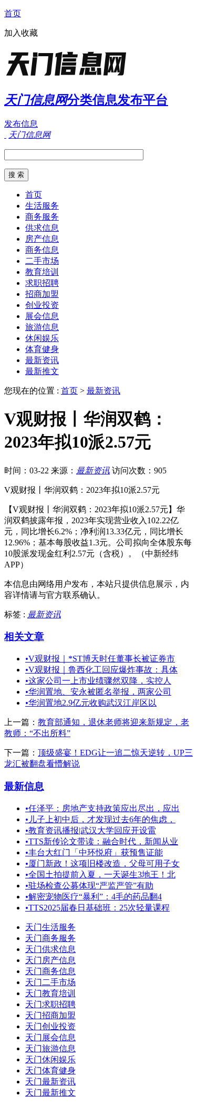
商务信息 (42, 249)
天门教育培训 (50, 993)
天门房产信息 (50, 960)
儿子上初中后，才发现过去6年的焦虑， (100, 819)
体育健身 (42, 349)
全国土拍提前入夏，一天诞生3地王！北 (100, 874)
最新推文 (42, 371)
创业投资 (42, 305)
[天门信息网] (70, 75)
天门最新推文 (50, 1092)
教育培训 (42, 271)
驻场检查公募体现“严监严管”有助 (89, 885)
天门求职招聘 (50, 1004)
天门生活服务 (50, 927)
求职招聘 (42, 282)
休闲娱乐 (42, 338)
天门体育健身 (50, 1070)
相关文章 (24, 636)
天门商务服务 (50, 938)
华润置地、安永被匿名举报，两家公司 (98, 691)
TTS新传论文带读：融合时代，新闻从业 (101, 841)
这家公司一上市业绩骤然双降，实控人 (98, 680)
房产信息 (42, 238)
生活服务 (42, 205)
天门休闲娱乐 (50, 1059)
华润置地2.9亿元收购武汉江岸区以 (91, 702)
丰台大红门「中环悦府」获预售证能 (94, 852)
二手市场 (42, 260)
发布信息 (21, 123)
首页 (12, 13)
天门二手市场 (50, 982)
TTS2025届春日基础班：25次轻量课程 (97, 907)
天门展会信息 (50, 1037)
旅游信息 (42, 327)
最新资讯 (42, 360)
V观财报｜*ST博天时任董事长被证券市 (100, 658)
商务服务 (42, 216)
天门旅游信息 (50, 1048)
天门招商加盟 (50, 1015)
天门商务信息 (50, 971)
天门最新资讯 (50, 1081)
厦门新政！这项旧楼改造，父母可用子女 (102, 863)
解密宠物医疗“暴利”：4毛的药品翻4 (93, 896)
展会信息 (42, 316)
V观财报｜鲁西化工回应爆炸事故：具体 (101, 669)
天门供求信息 (50, 949)
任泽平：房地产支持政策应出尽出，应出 (102, 808)
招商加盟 (42, 293)
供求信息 (42, 227)
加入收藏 (21, 32)
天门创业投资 (50, 1026)
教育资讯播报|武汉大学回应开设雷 (90, 830)
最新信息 (24, 786)
